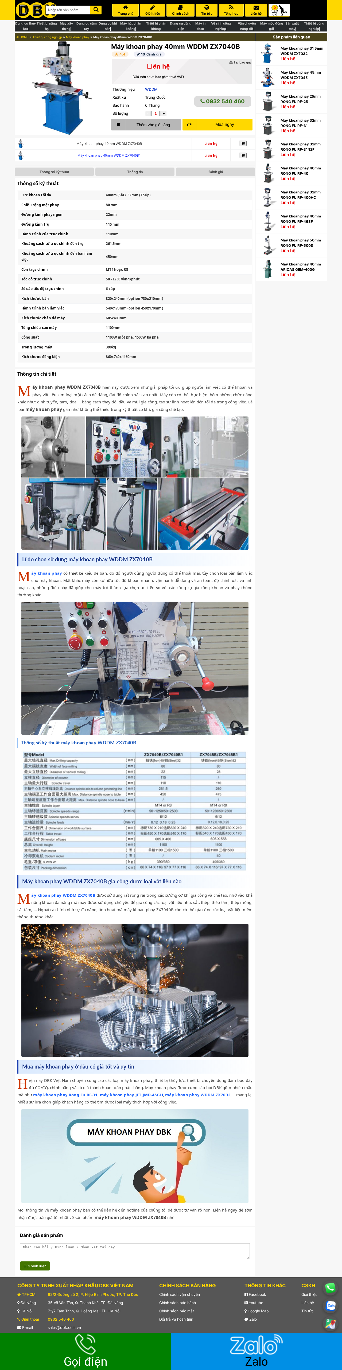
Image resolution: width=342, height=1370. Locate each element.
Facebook (257, 1294)
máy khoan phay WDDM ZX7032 (198, 1094)
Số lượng (120, 113)
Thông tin (135, 172)
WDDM (151, 89)
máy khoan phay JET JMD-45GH (131, 1094)
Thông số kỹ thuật (54, 172)
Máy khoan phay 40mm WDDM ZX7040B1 (109, 155)
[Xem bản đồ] (330, 1323)
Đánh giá (216, 172)
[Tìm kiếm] (96, 9)
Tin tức (307, 1311)
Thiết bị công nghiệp (47, 37)
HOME (24, 37)
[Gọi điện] (330, 1287)
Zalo (252, 1319)
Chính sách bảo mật (176, 1311)
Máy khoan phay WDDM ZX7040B (63, 895)
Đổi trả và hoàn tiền (176, 1319)
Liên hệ (307, 1302)
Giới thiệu (309, 1294)
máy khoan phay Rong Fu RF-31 (65, 1094)
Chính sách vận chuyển (179, 1294)
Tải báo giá (241, 62)
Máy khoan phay (77, 37)
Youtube (255, 1302)
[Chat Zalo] (330, 1306)
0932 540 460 (225, 101)
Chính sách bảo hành (177, 1302)
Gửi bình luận (35, 1266)
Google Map (258, 1311)
